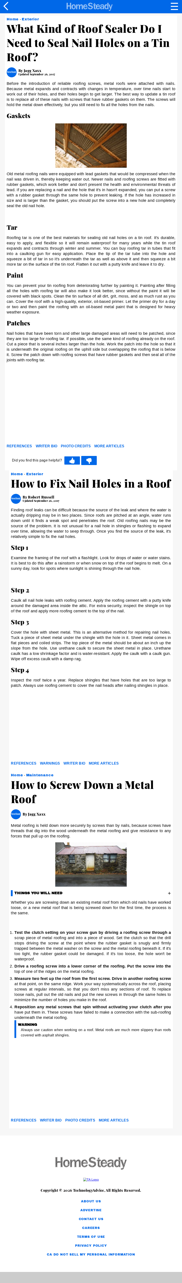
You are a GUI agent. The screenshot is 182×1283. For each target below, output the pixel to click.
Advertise (91, 1210)
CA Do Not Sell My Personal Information (91, 1254)
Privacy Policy (91, 1245)
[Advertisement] (47, 408)
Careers (91, 1228)
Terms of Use (91, 1236)
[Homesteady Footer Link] (91, 1164)
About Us (91, 1201)
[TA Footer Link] (91, 1179)
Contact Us (91, 1219)
